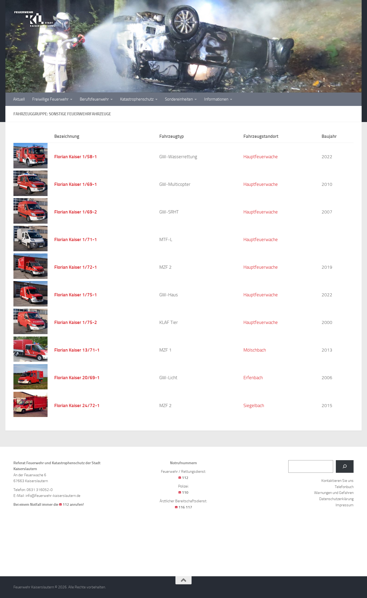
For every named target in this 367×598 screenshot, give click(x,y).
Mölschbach (254, 350)
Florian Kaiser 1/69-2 (75, 212)
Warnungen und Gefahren (334, 492)
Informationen (216, 99)
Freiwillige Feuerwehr (50, 99)
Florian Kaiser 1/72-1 (75, 267)
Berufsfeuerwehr (94, 99)
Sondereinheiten (179, 99)
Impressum (345, 505)
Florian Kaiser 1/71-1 (75, 239)
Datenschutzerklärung (336, 499)
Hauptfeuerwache (260, 156)
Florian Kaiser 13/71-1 (77, 350)
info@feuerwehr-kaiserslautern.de (53, 495)
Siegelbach (253, 405)
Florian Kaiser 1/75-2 (75, 322)
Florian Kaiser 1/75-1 (75, 294)
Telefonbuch (344, 487)
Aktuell (19, 99)
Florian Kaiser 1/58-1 (75, 156)
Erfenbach (253, 377)
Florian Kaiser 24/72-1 (77, 405)
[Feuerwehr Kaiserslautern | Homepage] (33, 19)
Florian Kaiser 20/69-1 (77, 377)
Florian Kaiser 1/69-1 (75, 184)
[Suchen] (345, 466)
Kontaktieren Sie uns (337, 480)
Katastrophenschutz (137, 99)
